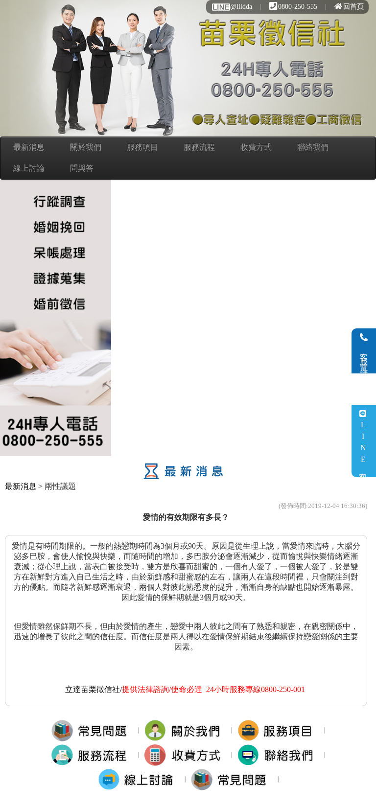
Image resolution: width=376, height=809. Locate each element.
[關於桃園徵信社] (185, 730)
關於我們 (85, 147)
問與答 (82, 168)
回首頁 (353, 6)
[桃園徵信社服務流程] (92, 754)
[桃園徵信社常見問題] (232, 779)
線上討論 (29, 168)
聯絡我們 (313, 147)
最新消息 (29, 147)
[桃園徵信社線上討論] (139, 779)
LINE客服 (363, 446)
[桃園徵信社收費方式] (185, 754)
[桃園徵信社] (92, 730)
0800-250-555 (297, 6)
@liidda (241, 6)
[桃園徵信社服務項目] (278, 730)
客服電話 (364, 358)
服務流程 (199, 147)
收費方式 (256, 147)
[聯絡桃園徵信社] (278, 754)
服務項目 (142, 147)
